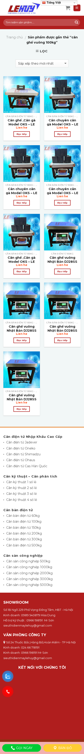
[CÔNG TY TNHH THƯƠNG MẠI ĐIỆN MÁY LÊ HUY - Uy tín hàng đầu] (31, 8)
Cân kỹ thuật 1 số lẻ (21, 482)
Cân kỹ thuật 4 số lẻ (21, 500)
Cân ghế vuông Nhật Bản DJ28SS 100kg (62, 262)
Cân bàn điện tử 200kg (24, 533)
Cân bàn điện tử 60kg (23, 516)
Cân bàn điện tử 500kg (24, 545)
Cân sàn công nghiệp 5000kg (29, 585)
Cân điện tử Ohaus (20, 460)
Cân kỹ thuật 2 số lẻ (21, 488)
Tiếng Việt (53, 2)
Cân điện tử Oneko (20, 448)
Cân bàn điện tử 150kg (23, 528)
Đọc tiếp (22, 134)
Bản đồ (64, 748)
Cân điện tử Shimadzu (23, 454)
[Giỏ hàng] (68, 8)
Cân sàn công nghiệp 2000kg (29, 573)
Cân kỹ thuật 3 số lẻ (21, 494)
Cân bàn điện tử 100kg (23, 521)
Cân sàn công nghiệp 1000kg (29, 567)
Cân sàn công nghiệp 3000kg (29, 579)
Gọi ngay (23, 748)
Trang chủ (14, 37)
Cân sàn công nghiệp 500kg (28, 561)
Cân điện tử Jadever (21, 442)
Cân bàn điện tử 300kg (24, 539)
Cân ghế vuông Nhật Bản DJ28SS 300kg (62, 330)
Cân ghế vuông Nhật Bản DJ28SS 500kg (22, 399)
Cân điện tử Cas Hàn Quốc (26, 466)
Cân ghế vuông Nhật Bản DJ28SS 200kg (22, 330)
